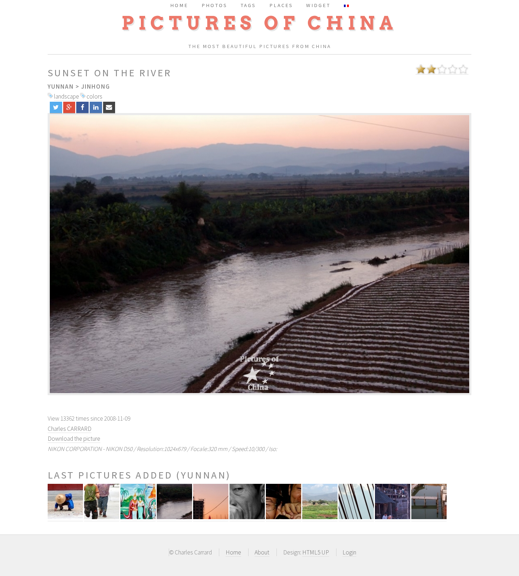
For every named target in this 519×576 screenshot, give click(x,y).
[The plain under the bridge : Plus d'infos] (320, 517)
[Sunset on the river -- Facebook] (82, 107)
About (262, 552)
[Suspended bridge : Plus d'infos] (356, 517)
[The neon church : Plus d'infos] (210, 517)
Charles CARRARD (69, 429)
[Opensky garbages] (259, 254)
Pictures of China (259, 23)
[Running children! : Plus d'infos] (101, 517)
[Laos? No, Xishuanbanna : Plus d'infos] (138, 517)
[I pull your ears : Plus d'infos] (283, 517)
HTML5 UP (315, 552)
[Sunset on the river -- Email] (109, 107)
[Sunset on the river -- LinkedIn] (96, 107)
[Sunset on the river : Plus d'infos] (174, 517)
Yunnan (61, 86)
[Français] (346, 5)
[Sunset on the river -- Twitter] (56, 107)
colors (94, 96)
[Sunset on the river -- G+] (69, 107)
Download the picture (74, 439)
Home (233, 552)
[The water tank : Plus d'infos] (429, 517)
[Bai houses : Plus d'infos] (392, 517)
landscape (66, 96)
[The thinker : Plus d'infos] (247, 517)
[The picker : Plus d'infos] (65, 517)
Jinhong (95, 86)
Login (349, 552)
